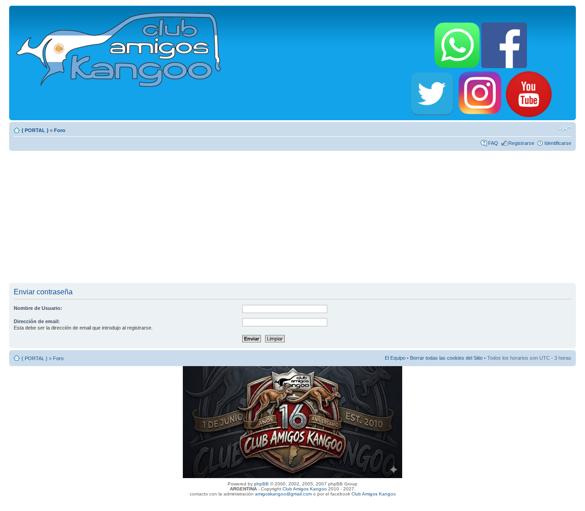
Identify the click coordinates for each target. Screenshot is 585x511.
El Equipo (395, 358)
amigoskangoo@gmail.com (283, 493)
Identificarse (557, 143)
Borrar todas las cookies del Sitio (446, 358)
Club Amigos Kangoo (304, 488)
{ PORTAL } (34, 130)
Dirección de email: (37, 321)
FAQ (493, 143)
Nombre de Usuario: (38, 308)
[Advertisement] (292, 217)
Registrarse (521, 143)
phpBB (261, 483)
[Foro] (119, 48)
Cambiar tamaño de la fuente (564, 128)
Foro (59, 130)
